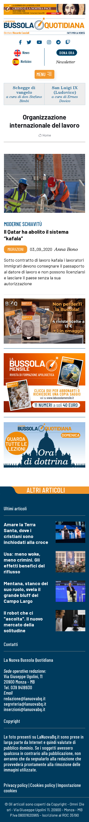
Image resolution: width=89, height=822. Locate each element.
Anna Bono (66, 249)
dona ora (66, 52)
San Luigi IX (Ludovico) (65, 89)
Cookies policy (42, 785)
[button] (44, 74)
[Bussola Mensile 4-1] (44, 321)
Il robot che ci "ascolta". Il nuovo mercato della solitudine (23, 621)
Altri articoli (46, 489)
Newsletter (65, 62)
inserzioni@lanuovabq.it (24, 709)
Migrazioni (15, 249)
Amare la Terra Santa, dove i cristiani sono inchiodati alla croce (26, 533)
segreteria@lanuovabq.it (25, 704)
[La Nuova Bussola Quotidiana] (44, 25)
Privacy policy (15, 785)
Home (47, 135)
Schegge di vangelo (24, 89)
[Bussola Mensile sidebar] (44, 383)
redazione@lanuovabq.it (24, 698)
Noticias (26, 61)
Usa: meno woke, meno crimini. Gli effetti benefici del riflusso (24, 562)
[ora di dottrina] (44, 445)
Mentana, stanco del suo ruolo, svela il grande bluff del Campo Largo (26, 592)
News (25, 52)
